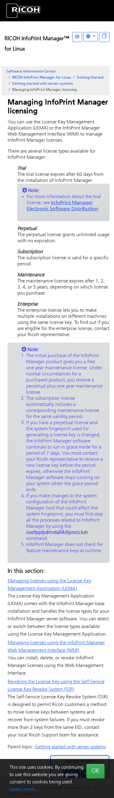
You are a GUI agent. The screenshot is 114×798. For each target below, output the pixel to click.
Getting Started (90, 78)
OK (95, 771)
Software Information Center (31, 71)
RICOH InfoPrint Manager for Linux (41, 78)
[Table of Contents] (77, 37)
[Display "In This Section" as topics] (104, 37)
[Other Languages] (90, 36)
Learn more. (22, 789)
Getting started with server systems (42, 84)
